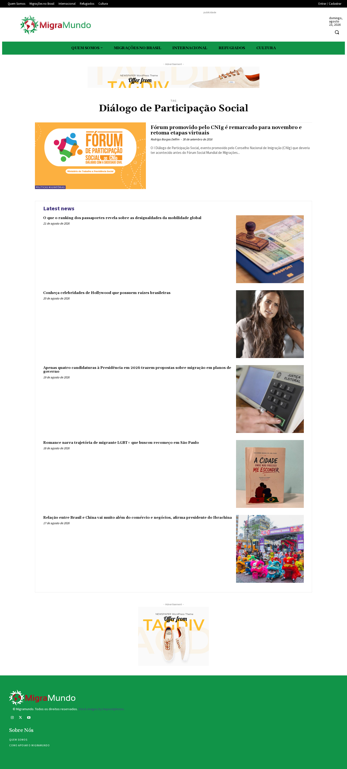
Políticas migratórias (50, 187)
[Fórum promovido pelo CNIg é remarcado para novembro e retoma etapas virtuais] (90, 155)
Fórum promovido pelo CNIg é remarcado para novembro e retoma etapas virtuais (226, 130)
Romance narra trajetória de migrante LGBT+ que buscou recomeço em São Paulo (121, 443)
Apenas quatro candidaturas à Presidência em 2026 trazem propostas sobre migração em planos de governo (137, 370)
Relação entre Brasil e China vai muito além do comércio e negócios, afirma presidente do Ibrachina (137, 517)
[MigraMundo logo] (55, 25)
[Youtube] (29, 718)
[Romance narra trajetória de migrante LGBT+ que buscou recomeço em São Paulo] (270, 474)
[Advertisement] (209, 25)
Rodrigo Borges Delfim (165, 139)
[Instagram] (12, 718)
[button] (337, 32)
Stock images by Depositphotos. (101, 709)
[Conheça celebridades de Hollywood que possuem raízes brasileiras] (270, 324)
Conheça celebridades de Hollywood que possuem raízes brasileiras (106, 293)
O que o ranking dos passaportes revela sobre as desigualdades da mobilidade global (122, 218)
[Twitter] (20, 718)
